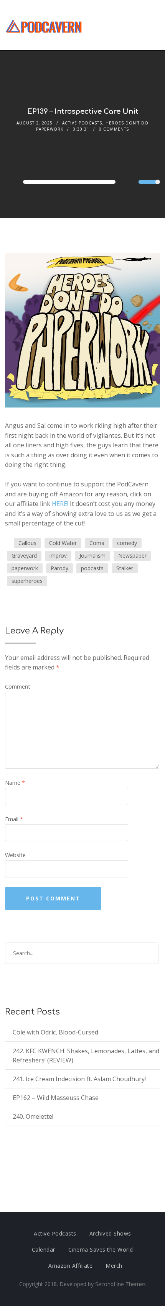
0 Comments (114, 129)
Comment (17, 686)
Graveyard (24, 555)
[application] (82, 182)
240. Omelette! (33, 1116)
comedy (127, 543)
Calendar (43, 1249)
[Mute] (132, 183)
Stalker (124, 568)
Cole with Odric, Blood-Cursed (55, 1032)
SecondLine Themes (120, 1284)
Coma (96, 543)
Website (15, 855)
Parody (59, 568)
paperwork (25, 568)
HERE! (60, 503)
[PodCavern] (44, 25)
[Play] (13, 181)
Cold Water (63, 543)
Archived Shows (110, 1233)
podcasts (92, 568)
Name (15, 782)
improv (58, 555)
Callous (27, 543)
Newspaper (132, 555)
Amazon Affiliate (70, 1265)
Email (14, 819)
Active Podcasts (82, 123)
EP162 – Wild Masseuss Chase (56, 1097)
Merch (114, 1265)
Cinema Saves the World (100, 1249)
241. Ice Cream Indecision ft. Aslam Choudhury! (79, 1079)
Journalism (92, 555)
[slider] (149, 187)
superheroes (27, 580)
